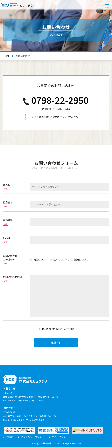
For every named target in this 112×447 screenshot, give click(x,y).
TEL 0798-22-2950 (12, 400)
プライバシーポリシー (32, 437)
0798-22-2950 (60, 99)
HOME (6, 56)
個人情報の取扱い (51, 329)
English (9, 437)
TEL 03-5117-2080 (12, 419)
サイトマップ (59, 437)
